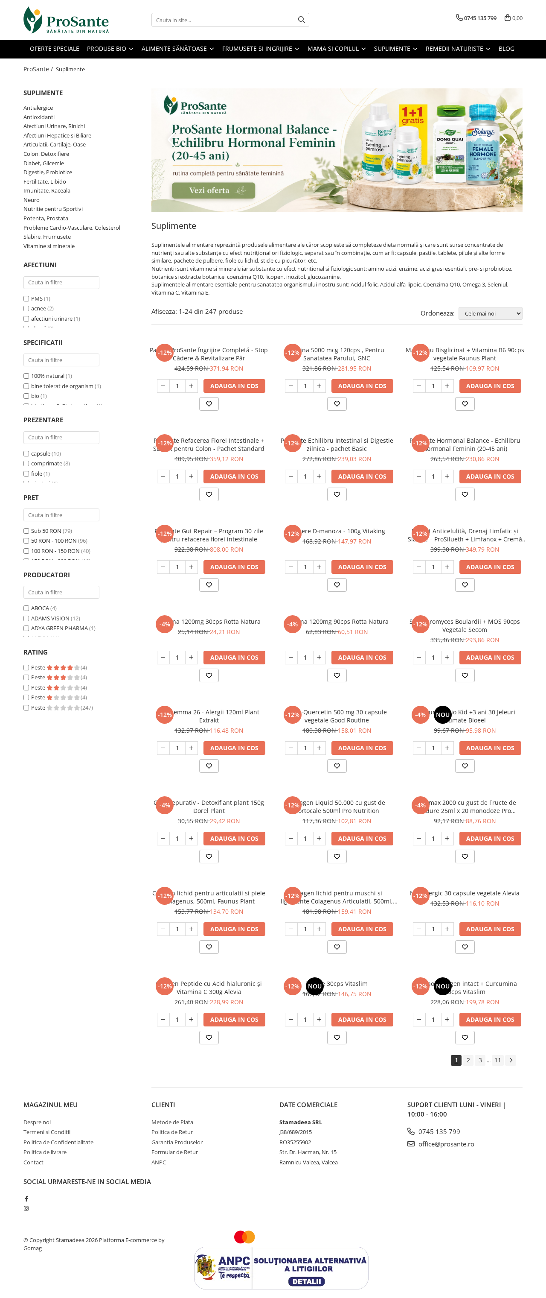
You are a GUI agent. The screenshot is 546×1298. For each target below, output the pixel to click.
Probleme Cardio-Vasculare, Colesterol (71, 227)
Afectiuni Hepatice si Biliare (57, 135)
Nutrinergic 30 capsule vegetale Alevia (465, 893)
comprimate (46, 463)
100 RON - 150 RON (55, 551)
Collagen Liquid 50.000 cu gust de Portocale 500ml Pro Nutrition (337, 806)
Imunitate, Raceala (46, 190)
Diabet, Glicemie (43, 163)
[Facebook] (26, 1198)
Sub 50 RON (46, 531)
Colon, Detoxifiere (46, 154)
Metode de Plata (172, 1122)
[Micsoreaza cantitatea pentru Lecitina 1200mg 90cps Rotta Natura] (291, 657)
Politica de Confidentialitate (58, 1142)
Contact (33, 1162)
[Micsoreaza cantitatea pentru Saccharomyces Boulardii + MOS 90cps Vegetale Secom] (419, 657)
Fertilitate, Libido (44, 181)
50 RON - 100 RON (54, 540)
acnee (38, 308)
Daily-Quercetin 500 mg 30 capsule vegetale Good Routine (337, 716)
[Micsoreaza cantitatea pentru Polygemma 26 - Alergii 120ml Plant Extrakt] (163, 748)
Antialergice (38, 107)
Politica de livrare (45, 1152)
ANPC (158, 1162)
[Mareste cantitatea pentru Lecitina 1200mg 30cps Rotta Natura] (191, 657)
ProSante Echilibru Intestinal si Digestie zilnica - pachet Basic (337, 444)
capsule (40, 453)
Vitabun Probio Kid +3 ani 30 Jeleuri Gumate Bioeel (464, 716)
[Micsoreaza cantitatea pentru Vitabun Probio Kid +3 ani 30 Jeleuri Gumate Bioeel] (419, 748)
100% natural (47, 376)
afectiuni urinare (52, 318)
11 (497, 1060)
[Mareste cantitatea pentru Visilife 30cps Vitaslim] (319, 1019)
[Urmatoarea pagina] (510, 1060)
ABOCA (40, 608)
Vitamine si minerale (49, 246)
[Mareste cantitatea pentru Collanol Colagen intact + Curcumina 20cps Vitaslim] (447, 1019)
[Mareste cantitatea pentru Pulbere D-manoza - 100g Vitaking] (319, 567)
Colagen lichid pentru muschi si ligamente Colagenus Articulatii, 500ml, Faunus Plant (337, 897)
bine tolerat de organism (62, 386)
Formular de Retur (174, 1152)
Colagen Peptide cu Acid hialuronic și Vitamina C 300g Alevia (209, 987)
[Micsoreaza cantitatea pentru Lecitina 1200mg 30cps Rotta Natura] (163, 657)
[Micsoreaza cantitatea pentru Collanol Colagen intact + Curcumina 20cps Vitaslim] (419, 1019)
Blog (506, 48)
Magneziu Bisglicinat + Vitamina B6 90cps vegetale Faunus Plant (465, 354)
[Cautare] (301, 20)
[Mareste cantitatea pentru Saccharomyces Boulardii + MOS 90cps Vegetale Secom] (447, 657)
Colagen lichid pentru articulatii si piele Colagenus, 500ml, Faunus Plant (208, 897)
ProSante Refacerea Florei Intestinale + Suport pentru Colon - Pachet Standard (208, 444)
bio (35, 396)
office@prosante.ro (445, 1144)
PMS (37, 298)
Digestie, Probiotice (47, 172)
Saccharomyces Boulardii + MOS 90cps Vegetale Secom (465, 625)
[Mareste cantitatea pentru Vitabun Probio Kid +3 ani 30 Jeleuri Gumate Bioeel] (447, 748)
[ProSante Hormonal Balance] (337, 150)
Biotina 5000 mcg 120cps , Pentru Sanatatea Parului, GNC (336, 354)
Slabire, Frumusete (47, 236)
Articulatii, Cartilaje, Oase (54, 144)
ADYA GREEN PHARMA (59, 628)
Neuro (31, 200)
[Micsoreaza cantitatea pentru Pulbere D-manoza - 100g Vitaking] (291, 567)
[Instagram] (26, 1208)
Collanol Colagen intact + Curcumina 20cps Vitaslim (465, 987)
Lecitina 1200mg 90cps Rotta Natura (337, 621)
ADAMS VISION (50, 618)
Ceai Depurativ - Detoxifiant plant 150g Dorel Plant (209, 806)
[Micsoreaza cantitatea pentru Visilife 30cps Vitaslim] (291, 1019)
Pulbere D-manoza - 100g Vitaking (337, 531)
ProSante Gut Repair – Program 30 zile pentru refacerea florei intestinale (208, 535)
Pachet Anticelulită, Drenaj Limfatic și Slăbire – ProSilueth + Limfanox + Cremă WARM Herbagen (465, 535)
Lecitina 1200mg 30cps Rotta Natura (209, 621)
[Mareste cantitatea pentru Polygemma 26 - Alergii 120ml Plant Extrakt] (191, 748)
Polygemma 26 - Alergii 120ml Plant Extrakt (209, 716)
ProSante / (39, 69)
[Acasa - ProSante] (66, 20)
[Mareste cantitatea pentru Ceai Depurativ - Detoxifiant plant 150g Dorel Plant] (191, 838)
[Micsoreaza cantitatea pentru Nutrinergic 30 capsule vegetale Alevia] (419, 929)
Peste (38, 667)
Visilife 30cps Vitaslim (337, 983)
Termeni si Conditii (46, 1132)
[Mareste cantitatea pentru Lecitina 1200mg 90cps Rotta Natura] (319, 657)
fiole (36, 473)
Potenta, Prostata (45, 218)
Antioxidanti (39, 117)
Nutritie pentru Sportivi (53, 209)
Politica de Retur (172, 1132)
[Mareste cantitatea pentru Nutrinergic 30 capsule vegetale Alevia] (447, 929)
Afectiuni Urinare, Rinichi (54, 126)
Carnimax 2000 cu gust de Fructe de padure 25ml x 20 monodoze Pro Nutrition (464, 806)
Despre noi (37, 1122)
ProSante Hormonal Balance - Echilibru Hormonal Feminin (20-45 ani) (465, 444)
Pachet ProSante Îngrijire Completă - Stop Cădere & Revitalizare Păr (209, 354)
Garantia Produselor (177, 1142)
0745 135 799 (438, 1131)
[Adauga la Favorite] (209, 404)
